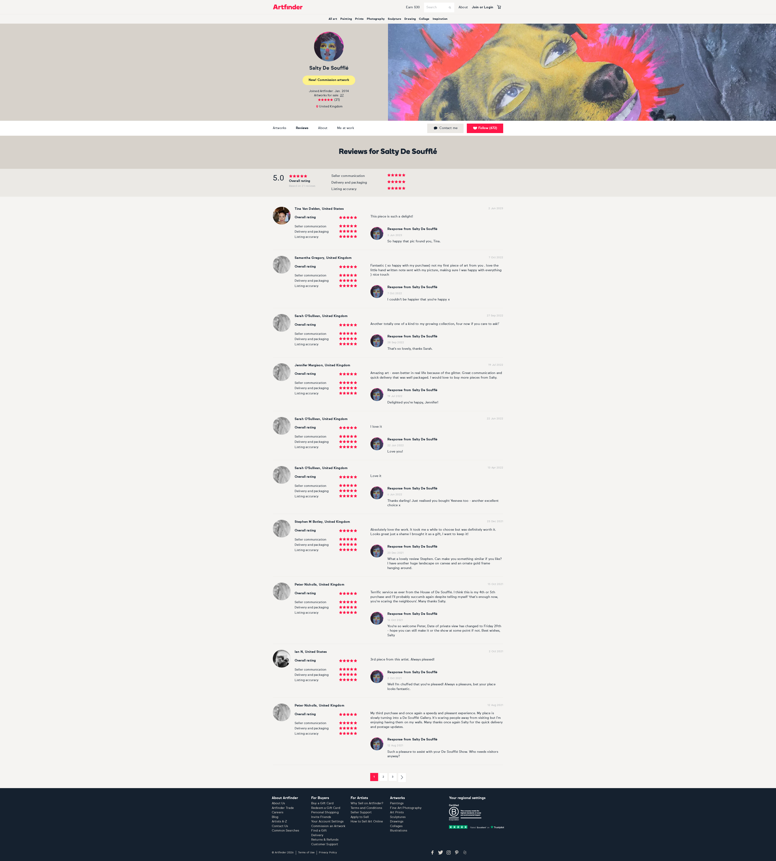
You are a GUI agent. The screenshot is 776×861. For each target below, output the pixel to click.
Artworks (279, 128)
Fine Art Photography (406, 808)
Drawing (410, 19)
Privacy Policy (328, 852)
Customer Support (324, 844)
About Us (278, 803)
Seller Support (361, 812)
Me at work (345, 128)
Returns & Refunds (324, 839)
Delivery (317, 835)
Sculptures (398, 817)
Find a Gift (319, 830)
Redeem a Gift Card (325, 808)
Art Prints (397, 812)
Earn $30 (413, 7)
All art (333, 19)
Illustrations (398, 830)
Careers (277, 812)
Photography (376, 19)
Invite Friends (321, 817)
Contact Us (280, 826)
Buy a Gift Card (322, 803)
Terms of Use (306, 852)
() (487, 128)
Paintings (397, 803)
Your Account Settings (327, 821)
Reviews (302, 128)
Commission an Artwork (328, 826)
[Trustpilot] (476, 827)
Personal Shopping (325, 812)
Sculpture (394, 19)
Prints (359, 19)
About (463, 7)
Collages (396, 826)
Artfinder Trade (283, 808)
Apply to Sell (360, 817)
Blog (275, 817)
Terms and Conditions (366, 808)
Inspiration (440, 19)
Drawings (396, 821)
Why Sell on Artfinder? (367, 803)
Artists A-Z (279, 821)
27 (342, 95)
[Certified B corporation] (465, 812)
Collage (424, 19)
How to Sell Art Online (367, 821)
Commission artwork (329, 80)
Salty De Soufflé (328, 68)
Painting (346, 19)
